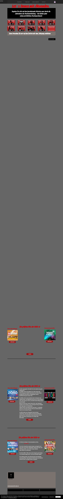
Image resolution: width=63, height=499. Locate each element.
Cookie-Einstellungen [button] (45, 496)
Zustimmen (58, 496)
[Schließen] (61, 496)
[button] (36, 2)
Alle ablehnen (52, 496)
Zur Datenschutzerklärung (12, 497)
